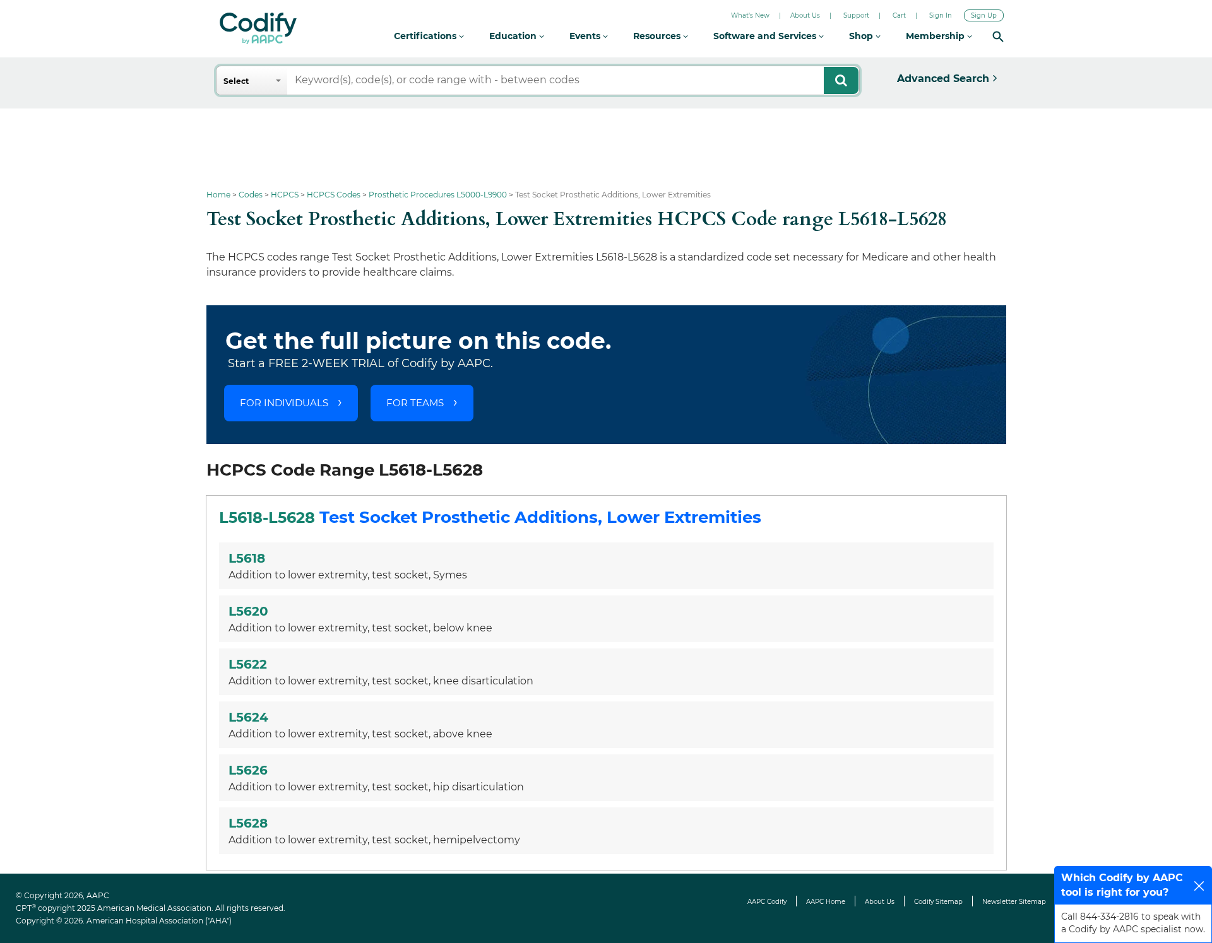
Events (586, 36)
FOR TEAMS (415, 403)
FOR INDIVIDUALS (284, 403)
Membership (936, 36)
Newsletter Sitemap (1014, 902)
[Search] (998, 36)
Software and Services (766, 36)
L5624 (248, 717)
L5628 (248, 823)
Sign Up (984, 15)
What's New (750, 15)
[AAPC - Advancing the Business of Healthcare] (258, 28)
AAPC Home (825, 902)
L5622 (248, 664)
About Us (805, 15)
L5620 (248, 611)
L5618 (247, 558)
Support (856, 15)
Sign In (940, 15)
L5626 (248, 770)
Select (236, 81)
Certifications (426, 36)
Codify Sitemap (938, 902)
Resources (658, 36)
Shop (862, 36)
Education (514, 36)
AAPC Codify (767, 902)
